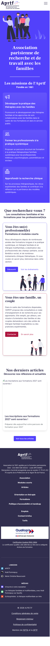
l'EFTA (25, 630)
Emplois (24, 511)
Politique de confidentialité (25, 624)
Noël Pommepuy (11, 572)
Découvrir (11, 269)
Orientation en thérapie (24, 494)
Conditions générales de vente (25, 613)
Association (25, 478)
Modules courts (25, 482)
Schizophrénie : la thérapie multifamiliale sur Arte (23, 596)
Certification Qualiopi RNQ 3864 (25, 542)
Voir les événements (29, 269)
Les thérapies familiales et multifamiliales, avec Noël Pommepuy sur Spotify (24, 592)
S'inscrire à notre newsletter (15, 587)
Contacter (11, 334)
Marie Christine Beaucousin (15, 576)
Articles (24, 487)
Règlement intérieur (24, 619)
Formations (25, 499)
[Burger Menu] (45, 3)
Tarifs (24, 520)
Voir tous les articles (25, 438)
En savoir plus (27, 334)
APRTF (7, 568)
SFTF (35, 630)
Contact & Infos (25, 516)
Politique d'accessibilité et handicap (25, 504)
